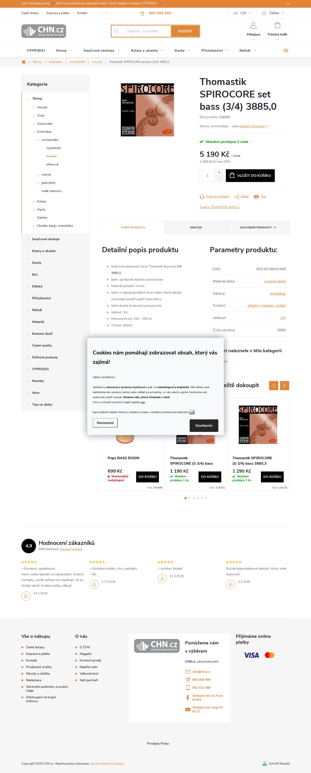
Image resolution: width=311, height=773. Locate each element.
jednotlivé (48, 183)
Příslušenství (41, 298)
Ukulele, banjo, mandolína (55, 226)
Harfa (41, 209)
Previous (273, 385)
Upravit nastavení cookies (107, 764)
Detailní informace (252, 126)
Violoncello (45, 124)
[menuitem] (36, 51)
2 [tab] (190, 498)
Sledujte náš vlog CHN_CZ (207, 709)
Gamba (42, 217)
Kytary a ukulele (44, 251)
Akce (35, 393)
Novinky (38, 381)
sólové (46, 174)
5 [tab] (202, 498)
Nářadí (37, 310)
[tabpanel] (133, 444)
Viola (40, 115)
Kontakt (82, 13)
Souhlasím (204, 425)
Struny (37, 98)
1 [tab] (185, 498)
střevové (52, 164)
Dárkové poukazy (45, 357)
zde (142, 402)
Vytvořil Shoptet (279, 764)
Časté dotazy (30, 13)
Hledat (185, 31)
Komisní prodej (90, 660)
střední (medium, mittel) (266, 305)
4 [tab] (198, 498)
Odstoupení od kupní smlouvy (41, 699)
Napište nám (88, 667)
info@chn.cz (201, 672)
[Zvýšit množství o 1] (219, 173)
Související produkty (256, 227)
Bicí (35, 274)
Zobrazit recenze (71, 549)
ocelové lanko (275, 281)
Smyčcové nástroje (45, 239)
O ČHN (85, 647)
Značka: (219, 207)
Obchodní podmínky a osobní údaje (47, 689)
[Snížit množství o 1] (219, 179)
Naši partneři (89, 680)
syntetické (53, 148)
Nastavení (105, 422)
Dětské (37, 286)
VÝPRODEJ (40, 369)
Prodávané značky (39, 667)
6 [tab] (206, 498)
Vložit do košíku (254, 175)
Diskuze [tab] (196, 227)
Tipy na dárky (42, 404)
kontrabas (278, 293)
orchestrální (50, 140)
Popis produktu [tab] (133, 227)
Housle (42, 107)
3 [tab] (194, 498)
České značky (42, 345)
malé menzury (51, 191)
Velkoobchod (89, 674)
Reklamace (33, 680)
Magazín (86, 654)
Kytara (41, 201)
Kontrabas (44, 132)
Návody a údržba (38, 673)
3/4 (283, 317)
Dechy (36, 263)
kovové (51, 156)
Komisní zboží (42, 334)
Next (284, 385)
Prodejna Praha (158, 743)
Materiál (38, 322)
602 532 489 (201, 688)
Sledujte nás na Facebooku (207, 697)
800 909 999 (201, 680)
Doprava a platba (57, 13)
